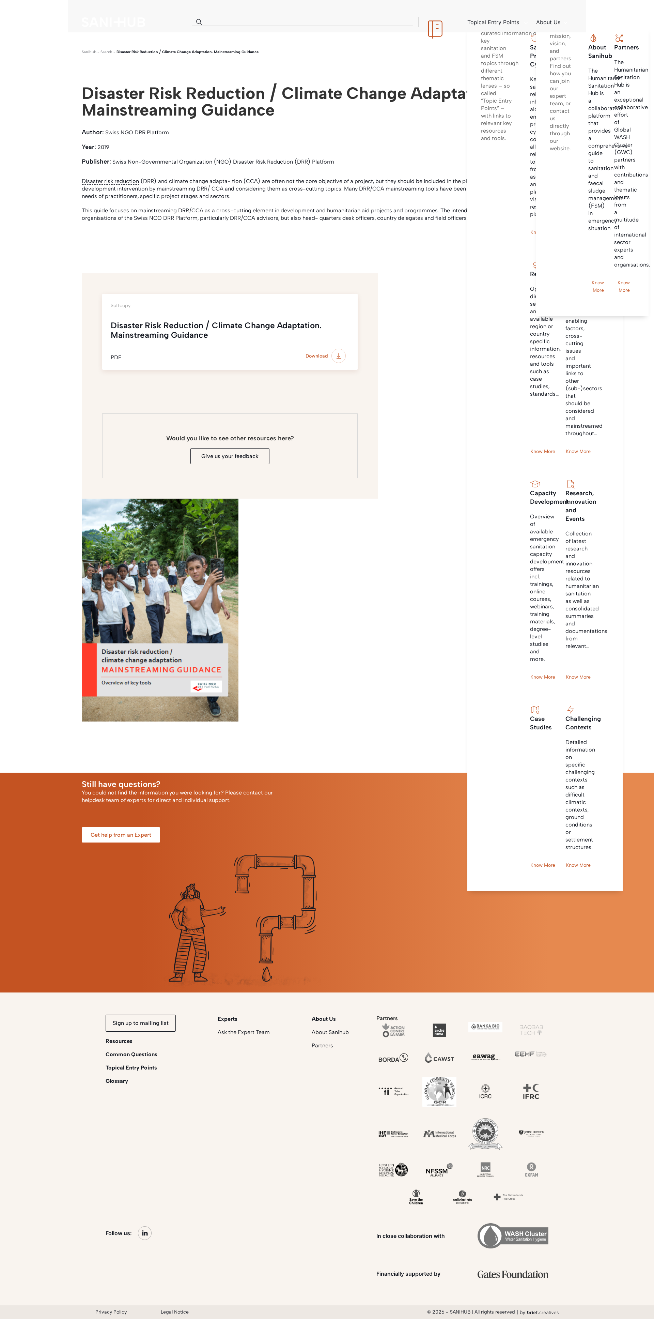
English (95, 243)
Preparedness (222, 243)
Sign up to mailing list (141, 1023)
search (106, 52)
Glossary (117, 1081)
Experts (227, 1019)
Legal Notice (175, 1312)
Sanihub (89, 52)
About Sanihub (330, 1032)
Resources (119, 1041)
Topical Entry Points (131, 1067)
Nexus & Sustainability (279, 243)
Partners (322, 1045)
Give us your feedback (230, 456)
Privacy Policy (111, 1312)
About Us (324, 1019)
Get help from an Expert (121, 835)
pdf (124, 243)
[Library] (435, 22)
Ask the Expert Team (244, 1032)
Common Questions (131, 1054)
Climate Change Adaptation (353, 243)
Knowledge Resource (167, 243)
